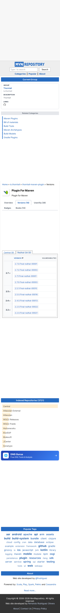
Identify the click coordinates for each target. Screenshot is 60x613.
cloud (9, 542)
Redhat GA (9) (24, 252)
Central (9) (9, 252)
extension (20, 546)
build (7, 538)
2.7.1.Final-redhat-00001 (26, 276)
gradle (51, 546)
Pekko (38, 584)
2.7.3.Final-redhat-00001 (26, 264)
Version (17, 258)
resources (35, 558)
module (38, 554)
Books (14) (20, 208)
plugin (23, 557)
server (9, 561)
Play (25, 584)
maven (18, 553)
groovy (8, 550)
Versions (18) (23, 203)
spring (27, 561)
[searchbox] (23, 69)
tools (20, 566)
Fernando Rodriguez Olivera (41, 603)
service (18, 561)
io (15, 550)
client (44, 538)
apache (28, 534)
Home (5, 184)
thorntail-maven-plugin (33, 184)
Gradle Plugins (10, 137)
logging (9, 554)
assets (50, 534)
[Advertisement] (30, 30)
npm (46, 553)
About (42, 74)
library (52, 550)
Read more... (30, 590)
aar (8, 534)
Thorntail (7, 88)
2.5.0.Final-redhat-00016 (26, 294)
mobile (27, 553)
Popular (32, 74)
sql (34, 561)
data (30, 542)
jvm (37, 550)
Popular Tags (30, 529)
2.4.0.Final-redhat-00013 (26, 300)
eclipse (50, 542)
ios (19, 550)
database (39, 542)
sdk (51, 558)
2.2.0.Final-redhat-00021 (26, 313)
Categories (20, 74)
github (42, 545)
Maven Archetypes (13, 130)
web (30, 565)
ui (25, 565)
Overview (8, 203)
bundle (35, 538)
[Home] (30, 66)
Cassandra (51, 584)
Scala (19, 584)
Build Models (10, 133)
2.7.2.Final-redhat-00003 (26, 270)
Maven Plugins (11, 118)
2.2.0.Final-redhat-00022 (26, 307)
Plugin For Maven (23, 190)
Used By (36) (40, 203)
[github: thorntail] (4, 104)
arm (42, 534)
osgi (52, 553)
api (36, 534)
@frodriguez (41, 578)
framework (31, 546)
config (17, 542)
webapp (39, 566)
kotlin (44, 549)
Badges (7, 208)
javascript (28, 550)
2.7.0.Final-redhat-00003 (26, 282)
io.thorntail (15, 184)
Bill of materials (11, 122)
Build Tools (9, 126)
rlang (45, 558)
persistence (12, 558)
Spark (31, 584)
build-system (20, 538)
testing (51, 561)
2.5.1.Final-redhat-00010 (26, 288)
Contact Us (26, 608)
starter (41, 561)
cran (24, 542)
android (17, 534)
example (9, 546)
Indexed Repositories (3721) (30, 400)
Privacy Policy (40, 608)
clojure (52, 538)
